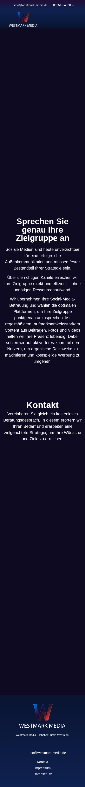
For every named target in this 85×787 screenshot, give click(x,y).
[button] (77, 21)
